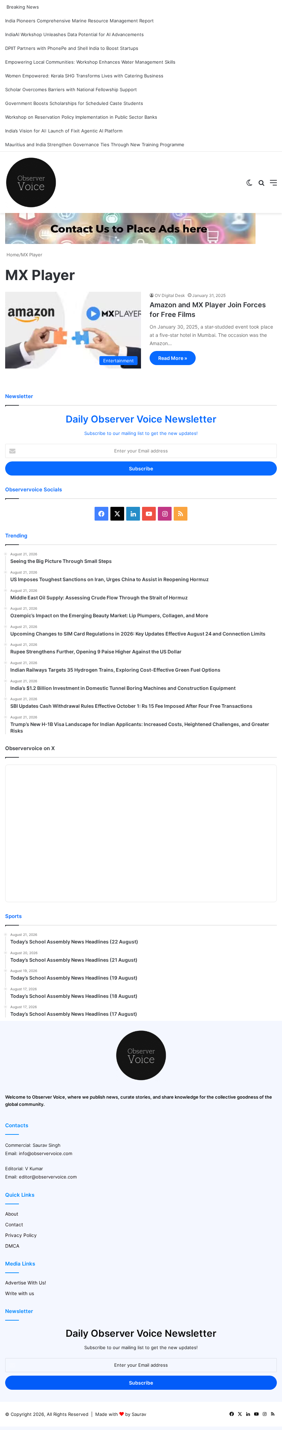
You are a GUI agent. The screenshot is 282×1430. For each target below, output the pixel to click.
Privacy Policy (21, 1235)
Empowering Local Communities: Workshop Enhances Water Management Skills (90, 62)
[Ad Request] (130, 242)
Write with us (19, 1293)
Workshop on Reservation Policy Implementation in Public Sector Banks (81, 117)
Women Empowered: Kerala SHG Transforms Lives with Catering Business (84, 75)
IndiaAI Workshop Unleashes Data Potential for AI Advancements (74, 34)
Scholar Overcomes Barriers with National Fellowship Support (71, 89)
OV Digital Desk (170, 295)
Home (12, 254)
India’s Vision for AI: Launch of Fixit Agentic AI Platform (63, 131)
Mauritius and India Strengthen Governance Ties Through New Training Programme (94, 144)
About (11, 1214)
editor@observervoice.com (48, 1177)
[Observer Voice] (31, 182)
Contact (14, 1224)
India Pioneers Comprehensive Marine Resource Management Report (79, 20)
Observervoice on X (30, 748)
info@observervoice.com (45, 1153)
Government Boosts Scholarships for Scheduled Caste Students (74, 103)
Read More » (172, 358)
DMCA (12, 1246)
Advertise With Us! (25, 1282)
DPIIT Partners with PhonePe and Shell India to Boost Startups (71, 48)
